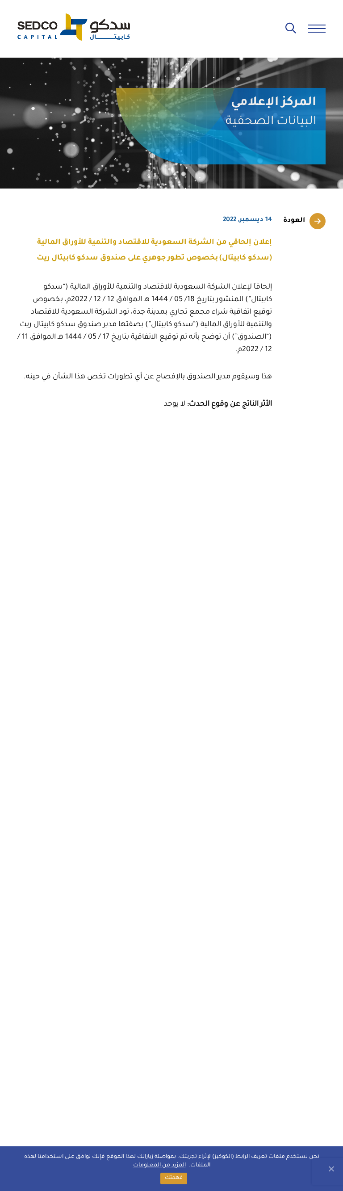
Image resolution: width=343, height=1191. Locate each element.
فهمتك (174, 1178)
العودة (294, 221)
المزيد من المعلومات (159, 1165)
